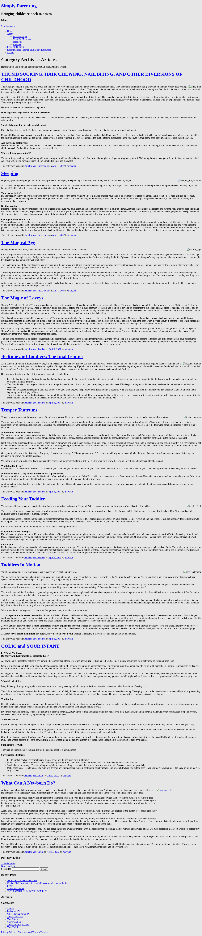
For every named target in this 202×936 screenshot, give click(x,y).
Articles (28, 166)
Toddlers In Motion (20, 564)
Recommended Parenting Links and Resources (29, 49)
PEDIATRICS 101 (16, 47)
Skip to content (8, 26)
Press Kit (17, 41)
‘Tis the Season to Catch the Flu (22, 880)
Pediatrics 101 (13, 911)
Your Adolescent (15, 916)
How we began (20, 36)
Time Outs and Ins (15, 888)
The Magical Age (18, 242)
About (10, 34)
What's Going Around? (18, 914)
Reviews (17, 44)
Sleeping (9, 173)
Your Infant (38, 775)
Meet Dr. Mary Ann (22, 39)
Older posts (8, 863)
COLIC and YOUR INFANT (30, 646)
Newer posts (8, 866)
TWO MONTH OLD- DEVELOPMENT (27, 891)
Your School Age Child (18, 924)
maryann (72, 166)
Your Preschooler (41, 166)
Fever (9, 886)
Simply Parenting (19, 5)
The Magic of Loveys (22, 297)
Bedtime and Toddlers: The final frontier (42, 356)
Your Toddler (39, 349)
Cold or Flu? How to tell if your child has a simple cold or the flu (37, 883)
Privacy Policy (8, 932)
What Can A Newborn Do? (28, 783)
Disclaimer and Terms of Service (33, 932)
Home (10, 31)
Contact (10, 52)
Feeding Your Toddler (23, 498)
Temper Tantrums (19, 410)
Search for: (6, 869)
